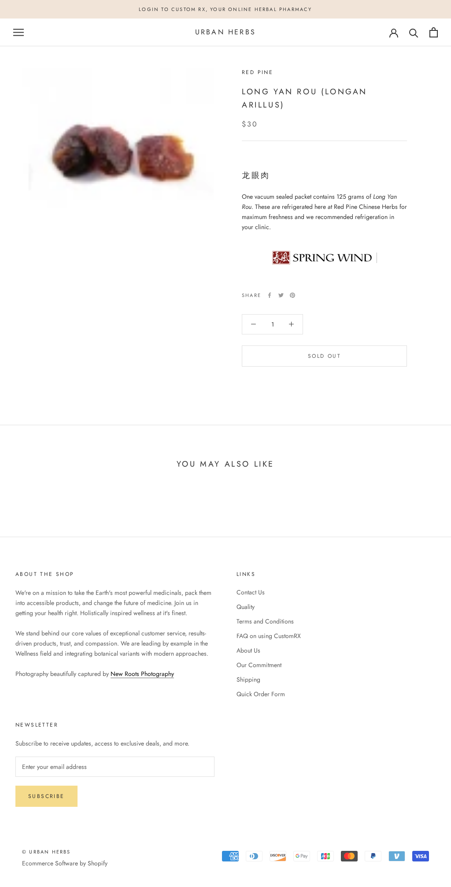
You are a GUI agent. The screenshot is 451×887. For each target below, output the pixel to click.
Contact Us (251, 592)
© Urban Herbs (46, 851)
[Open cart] (433, 32)
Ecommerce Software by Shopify (64, 863)
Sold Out (324, 356)
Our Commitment (259, 665)
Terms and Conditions (265, 621)
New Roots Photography (142, 673)
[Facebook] (269, 295)
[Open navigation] (18, 32)
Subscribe (46, 796)
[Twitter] (281, 295)
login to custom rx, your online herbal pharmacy (225, 9)
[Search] (413, 32)
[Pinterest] (292, 295)
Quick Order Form (261, 694)
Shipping (248, 679)
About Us (248, 650)
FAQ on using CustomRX (269, 635)
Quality (246, 606)
